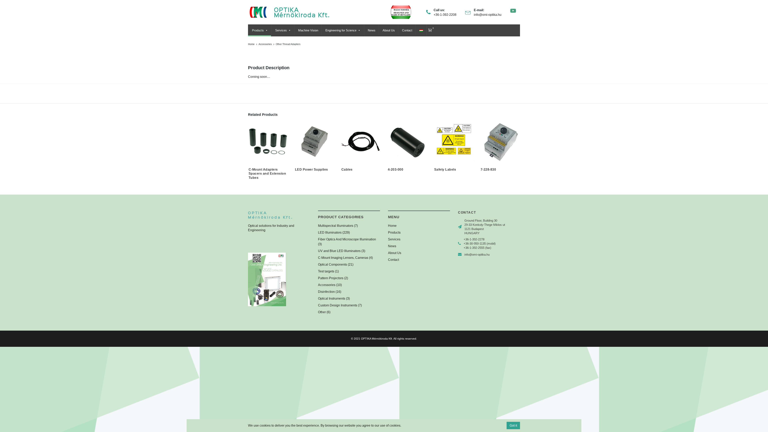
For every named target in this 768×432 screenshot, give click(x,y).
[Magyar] (420, 30)
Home (251, 44)
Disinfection (326, 291)
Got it (513, 425)
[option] (268, 153)
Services (281, 30)
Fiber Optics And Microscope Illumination (347, 239)
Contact (407, 30)
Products (258, 30)
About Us (389, 30)
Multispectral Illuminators (335, 225)
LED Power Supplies (311, 169)
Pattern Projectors (330, 278)
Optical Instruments (331, 298)
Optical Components (332, 264)
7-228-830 (488, 169)
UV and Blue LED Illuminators (339, 251)
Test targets (326, 271)
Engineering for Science (340, 30)
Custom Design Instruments (337, 305)
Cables (347, 169)
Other (322, 312)
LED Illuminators (330, 232)
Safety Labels (445, 169)
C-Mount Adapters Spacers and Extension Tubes (267, 173)
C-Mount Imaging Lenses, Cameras (343, 257)
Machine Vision (308, 30)
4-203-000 (395, 169)
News (371, 30)
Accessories (265, 44)
